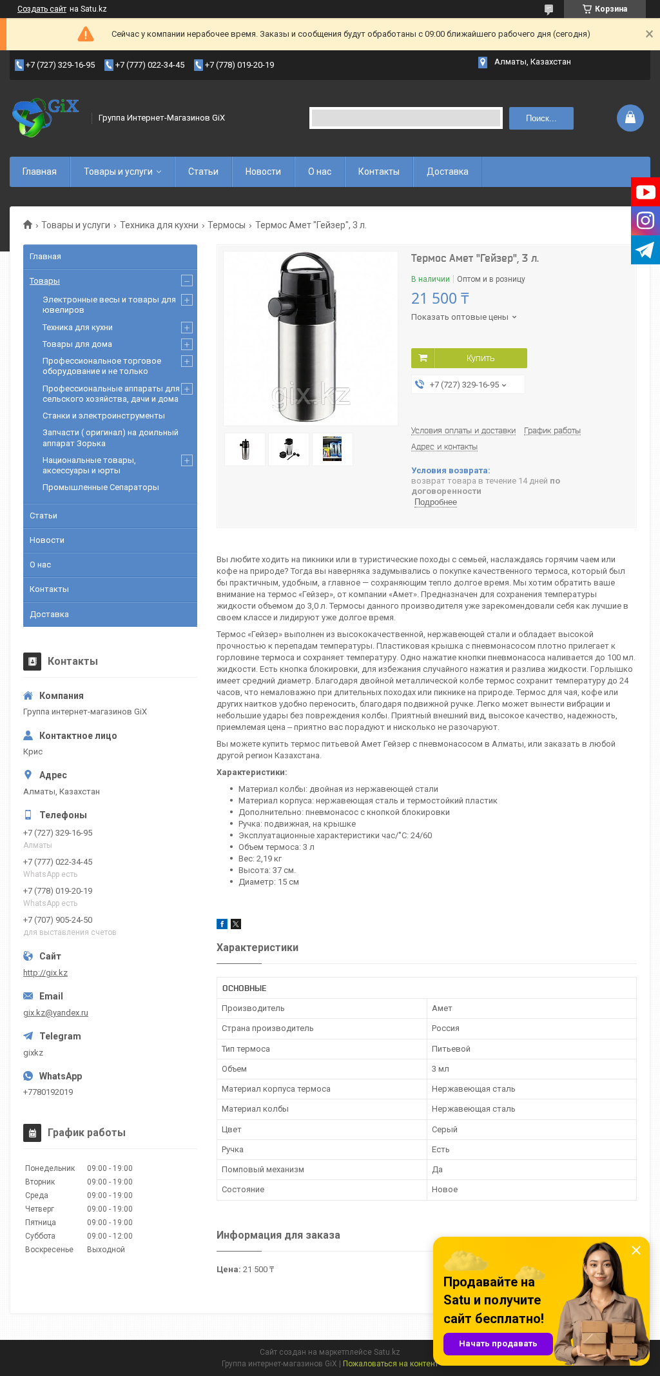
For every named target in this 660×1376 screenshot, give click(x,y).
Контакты (379, 171)
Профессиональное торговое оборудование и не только (102, 366)
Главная (40, 171)
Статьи (203, 171)
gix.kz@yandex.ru (55, 1012)
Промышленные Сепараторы (101, 487)
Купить (480, 358)
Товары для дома (77, 344)
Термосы (227, 225)
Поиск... (541, 118)
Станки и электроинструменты (104, 415)
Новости (263, 171)
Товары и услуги (118, 171)
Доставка (448, 171)
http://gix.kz (45, 973)
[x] (236, 926)
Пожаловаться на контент (390, 1363)
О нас (319, 171)
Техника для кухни (159, 225)
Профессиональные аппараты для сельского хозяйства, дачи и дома (111, 394)
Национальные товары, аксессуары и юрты (89, 465)
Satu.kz (387, 1352)
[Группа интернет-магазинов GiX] (46, 118)
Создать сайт (41, 9)
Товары (45, 281)
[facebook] (222, 926)
